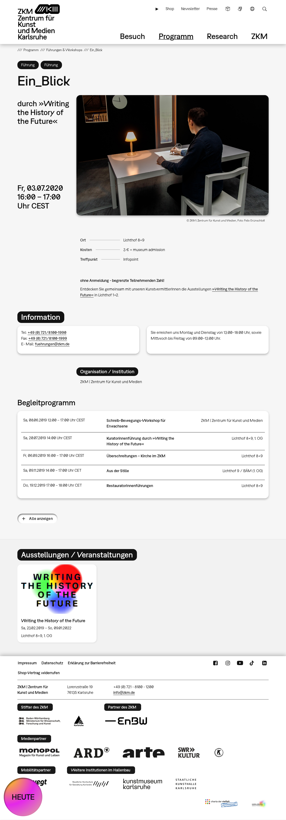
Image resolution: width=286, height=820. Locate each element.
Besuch (132, 36)
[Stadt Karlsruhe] (79, 721)
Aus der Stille (118, 471)
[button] (172, 155)
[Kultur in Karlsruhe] (218, 752)
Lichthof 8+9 (133, 240)
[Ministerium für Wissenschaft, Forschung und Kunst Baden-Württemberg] (39, 721)
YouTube (240, 663)
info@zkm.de (124, 692)
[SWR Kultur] (189, 752)
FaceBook (215, 663)
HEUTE (23, 796)
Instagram (228, 663)
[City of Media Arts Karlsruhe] (259, 804)
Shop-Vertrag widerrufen (39, 673)
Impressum (27, 663)
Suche (264, 9)
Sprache (252, 9)
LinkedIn (264, 663)
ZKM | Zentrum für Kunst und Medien (232, 420)
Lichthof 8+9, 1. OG (247, 438)
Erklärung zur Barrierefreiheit (92, 663)
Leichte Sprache (228, 9)
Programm (176, 36)
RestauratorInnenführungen (130, 485)
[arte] (144, 752)
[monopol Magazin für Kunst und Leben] (39, 752)
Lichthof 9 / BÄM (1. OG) (243, 471)
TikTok (252, 663)
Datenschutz (52, 663)
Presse (212, 8)
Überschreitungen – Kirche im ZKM (136, 456)
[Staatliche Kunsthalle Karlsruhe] (186, 784)
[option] (58, 603)
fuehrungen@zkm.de (52, 344)
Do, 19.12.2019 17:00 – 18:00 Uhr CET (52, 485)
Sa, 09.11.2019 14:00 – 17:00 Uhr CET (52, 470)
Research (222, 36)
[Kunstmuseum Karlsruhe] (142, 784)
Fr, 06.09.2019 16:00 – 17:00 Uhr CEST (53, 455)
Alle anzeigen (41, 518)
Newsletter (190, 8)
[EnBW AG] (126, 721)
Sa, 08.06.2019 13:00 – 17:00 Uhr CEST (54, 420)
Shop (170, 8)
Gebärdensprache (240, 9)
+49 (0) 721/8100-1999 (47, 338)
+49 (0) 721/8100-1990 (47, 332)
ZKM (259, 36)
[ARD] (91, 752)
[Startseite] (44, 22)
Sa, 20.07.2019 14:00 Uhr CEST (47, 438)
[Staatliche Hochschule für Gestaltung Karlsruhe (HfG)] (89, 784)
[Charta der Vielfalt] (221, 804)
